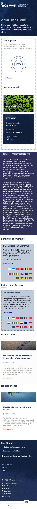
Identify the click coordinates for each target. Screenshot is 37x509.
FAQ (3, 470)
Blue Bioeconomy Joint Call (16, 246)
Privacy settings (26, 502)
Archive (4, 467)
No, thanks (15, 505)
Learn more (11, 126)
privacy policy (27, 456)
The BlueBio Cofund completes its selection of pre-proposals (17, 357)
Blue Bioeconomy (11, 292)
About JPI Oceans (8, 465)
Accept (9, 505)
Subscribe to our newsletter (15, 447)
